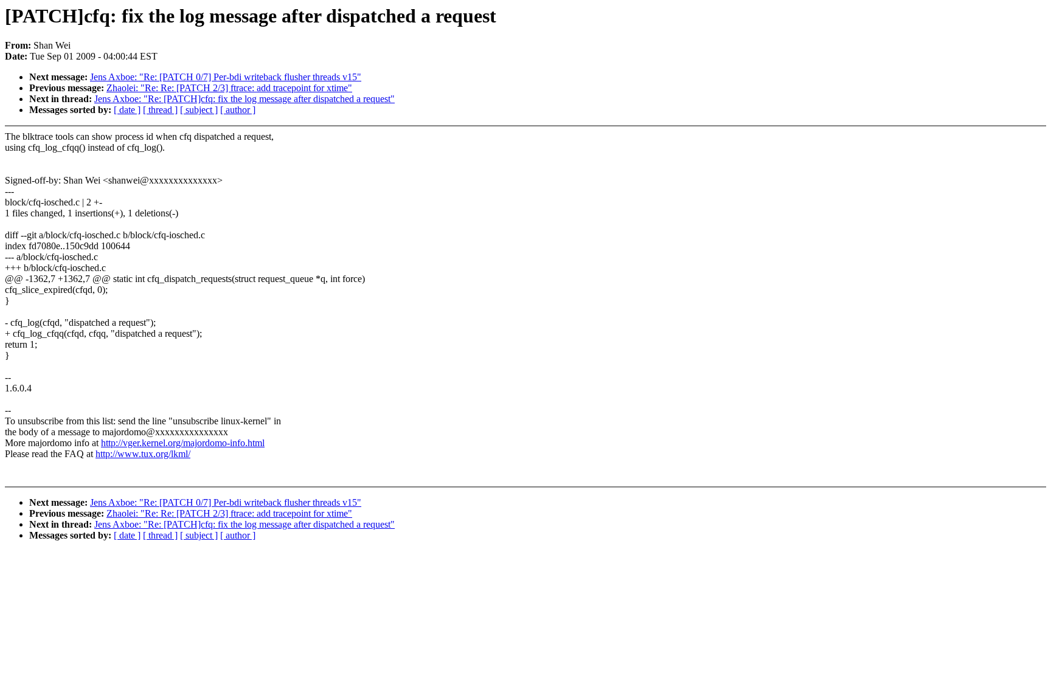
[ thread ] (160, 110)
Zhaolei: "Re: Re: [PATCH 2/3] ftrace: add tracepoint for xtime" (229, 88)
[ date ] (127, 110)
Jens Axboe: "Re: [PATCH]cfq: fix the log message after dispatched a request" (244, 99)
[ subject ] (199, 110)
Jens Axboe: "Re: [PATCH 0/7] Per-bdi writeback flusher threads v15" (225, 77)
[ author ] (237, 110)
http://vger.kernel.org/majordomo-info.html (183, 443)
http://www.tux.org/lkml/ (142, 454)
